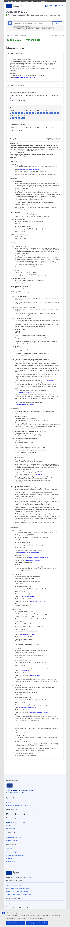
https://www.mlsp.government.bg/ (24, 404)
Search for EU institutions (13, 903)
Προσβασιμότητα (10, 828)
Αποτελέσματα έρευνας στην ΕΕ (14, 855)
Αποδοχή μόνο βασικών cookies (37, 923)
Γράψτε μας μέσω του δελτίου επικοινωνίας (17, 891)
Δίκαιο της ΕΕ (10, 848)
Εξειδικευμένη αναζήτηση (32, 28)
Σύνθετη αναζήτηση (19, 28)
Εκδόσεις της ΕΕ (10, 861)
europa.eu (28, 877)
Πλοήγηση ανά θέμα (46, 28)
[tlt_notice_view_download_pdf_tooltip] (11, 112)
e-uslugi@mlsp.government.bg (27, 707)
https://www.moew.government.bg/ (24, 392)
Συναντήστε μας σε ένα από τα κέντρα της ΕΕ (18, 894)
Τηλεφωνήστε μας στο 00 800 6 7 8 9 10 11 (18, 885)
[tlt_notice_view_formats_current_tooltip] (59, 139)
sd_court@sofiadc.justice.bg (27, 596)
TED (7, 35)
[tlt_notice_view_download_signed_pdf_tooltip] (11, 98)
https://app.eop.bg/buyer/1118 (34, 560)
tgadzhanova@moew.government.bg (25, 77)
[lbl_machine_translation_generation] (28, 124)
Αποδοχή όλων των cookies (15, 923)
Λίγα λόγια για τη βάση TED (13, 837)
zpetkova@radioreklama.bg (26, 634)
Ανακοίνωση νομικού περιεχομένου (15, 822)
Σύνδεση (50, 5)
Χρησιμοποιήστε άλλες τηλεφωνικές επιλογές (18, 888)
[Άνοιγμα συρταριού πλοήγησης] (8, 47)
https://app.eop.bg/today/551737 (40, 474)
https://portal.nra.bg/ (50, 380)
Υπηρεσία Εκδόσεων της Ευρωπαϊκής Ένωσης (20, 790)
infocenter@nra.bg (24, 670)
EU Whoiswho (10, 858)
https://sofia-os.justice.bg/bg (37, 601)
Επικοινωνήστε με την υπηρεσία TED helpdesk (18, 805)
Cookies (8, 825)
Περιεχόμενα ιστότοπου (12, 840)
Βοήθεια (8, 802)
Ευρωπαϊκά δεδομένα (12, 852)
